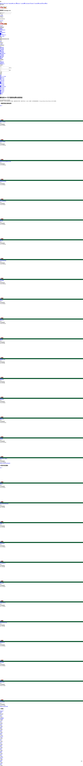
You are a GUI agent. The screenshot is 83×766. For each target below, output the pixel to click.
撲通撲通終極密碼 (3, 181)
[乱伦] (1, 742)
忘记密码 (1, 15)
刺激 (1, 734)
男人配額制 (2, 280)
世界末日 (1, 300)
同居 (1, 764)
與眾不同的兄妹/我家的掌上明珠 (5, 161)
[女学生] (1, 757)
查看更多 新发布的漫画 (4, 706)
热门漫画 (2, 48)
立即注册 (1, 20)
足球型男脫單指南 (3, 260)
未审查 (2, 57)
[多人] (1, 739)
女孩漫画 (2, 55)
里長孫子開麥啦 (2, 141)
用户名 (1, 12)
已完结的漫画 (3, 53)
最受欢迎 (2, 51)
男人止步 (1, 240)
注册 (1, 41)
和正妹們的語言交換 (3, 622)
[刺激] (1, 733)
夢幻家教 (1, 339)
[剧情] (1, 745)
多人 (1, 740)
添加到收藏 (2, 124)
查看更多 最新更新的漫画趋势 (5, 463)
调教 (1, 752)
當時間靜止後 (2, 642)
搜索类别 (2, 61)
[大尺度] (1, 736)
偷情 (1, 761)
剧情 (1, 746)
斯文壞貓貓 (2, 662)
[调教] (1, 751)
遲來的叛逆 (2, 379)
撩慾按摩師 (2, 399)
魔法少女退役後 (2, 121)
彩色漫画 (2, 56)
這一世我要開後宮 (3, 201)
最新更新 (2, 47)
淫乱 (1, 749)
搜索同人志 (4, 34)
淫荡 (1, 731)
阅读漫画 (2, 45)
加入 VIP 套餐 (3, 76)
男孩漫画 (2, 54)
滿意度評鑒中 (2, 682)
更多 (1, 105)
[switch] (0, 5)
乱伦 (1, 743)
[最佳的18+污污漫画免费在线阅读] (3, 24)
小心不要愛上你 (2, 563)
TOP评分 (2, 50)
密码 (1, 13)
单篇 (1, 58)
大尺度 (1, 737)
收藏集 (3, 27)
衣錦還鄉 (1, 438)
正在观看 (2, 52)
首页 (2, 25)
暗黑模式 (2, 4)
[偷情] (1, 760)
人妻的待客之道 (2, 602)
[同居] (1, 763)
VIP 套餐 (2, 36)
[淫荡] (1, 730)
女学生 (1, 758)
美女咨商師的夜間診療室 (4, 503)
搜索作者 (3, 32)
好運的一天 (2, 523)
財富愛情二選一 (2, 359)
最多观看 (2, 49)
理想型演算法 (2, 543)
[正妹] (1, 754)
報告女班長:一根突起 (3, 458)
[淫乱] (1, 748)
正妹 (1, 755)
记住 (2, 14)
